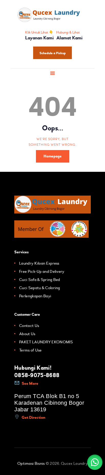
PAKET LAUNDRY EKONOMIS (46, 342)
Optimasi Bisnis (31, 463)
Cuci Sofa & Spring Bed (39, 279)
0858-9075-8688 (36, 375)
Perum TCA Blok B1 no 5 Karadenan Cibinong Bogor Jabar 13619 (49, 403)
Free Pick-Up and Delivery (41, 271)
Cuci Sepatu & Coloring (39, 287)
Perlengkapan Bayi (35, 296)
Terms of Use (30, 350)
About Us (27, 333)
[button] (94, 462)
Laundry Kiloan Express (39, 263)
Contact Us (29, 325)
